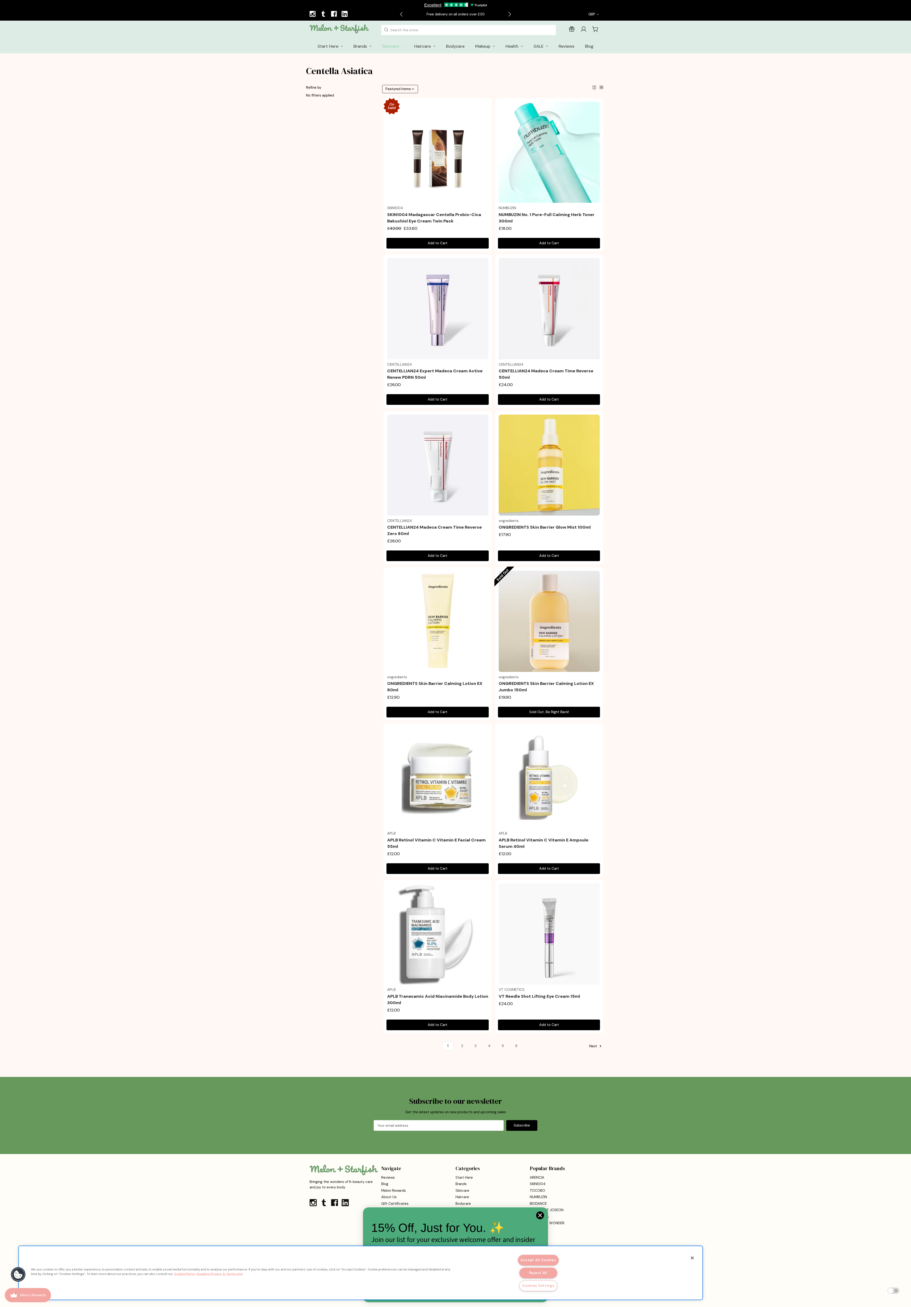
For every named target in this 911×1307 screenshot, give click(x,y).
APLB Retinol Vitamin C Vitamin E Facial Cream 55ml (436, 843)
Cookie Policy (184, 1274)
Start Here (464, 1177)
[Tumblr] (323, 14)
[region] (360, 1272)
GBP (592, 14)
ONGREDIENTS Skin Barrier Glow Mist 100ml (545, 527)
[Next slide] (509, 14)
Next (593, 1046)
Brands (461, 1184)
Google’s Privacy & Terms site (219, 1274)
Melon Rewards (393, 1190)
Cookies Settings (538, 1286)
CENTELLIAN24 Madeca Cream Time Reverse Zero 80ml (434, 530)
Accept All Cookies (538, 1260)
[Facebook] (334, 14)
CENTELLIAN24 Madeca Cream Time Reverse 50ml (546, 374)
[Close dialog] (540, 1215)
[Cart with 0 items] (595, 29)
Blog (384, 1184)
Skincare (462, 1190)
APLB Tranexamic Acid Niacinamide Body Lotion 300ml (437, 999)
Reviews (388, 1177)
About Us (389, 1197)
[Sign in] (584, 30)
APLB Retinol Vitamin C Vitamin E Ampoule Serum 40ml (543, 843)
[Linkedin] (345, 14)
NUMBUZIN (538, 1197)
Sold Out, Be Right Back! (549, 712)
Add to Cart (437, 243)
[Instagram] (313, 14)
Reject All (538, 1273)
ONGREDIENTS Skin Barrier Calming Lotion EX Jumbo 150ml (546, 687)
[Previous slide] (402, 14)
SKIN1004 (537, 1184)
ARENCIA (537, 1177)
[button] (18, 1274)
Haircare (462, 1197)
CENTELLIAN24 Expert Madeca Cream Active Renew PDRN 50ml (435, 374)
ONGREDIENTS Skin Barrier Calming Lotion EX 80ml (434, 687)
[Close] (692, 1258)
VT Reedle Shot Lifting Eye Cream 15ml (539, 996)
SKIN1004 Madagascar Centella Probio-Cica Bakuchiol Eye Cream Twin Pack (434, 218)
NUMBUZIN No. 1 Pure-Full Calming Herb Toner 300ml (547, 218)
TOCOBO (537, 1190)
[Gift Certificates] (572, 30)
